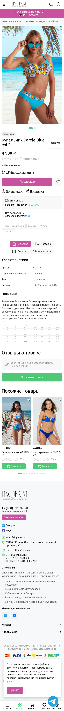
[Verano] (55, 143)
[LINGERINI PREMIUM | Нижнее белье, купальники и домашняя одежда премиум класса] (17, 4)
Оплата (22, 251)
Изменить (33, 205)
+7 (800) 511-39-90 (15, 508)
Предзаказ (27, 181)
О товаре (23, 244)
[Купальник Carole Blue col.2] (32, 75)
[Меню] (4, 4)
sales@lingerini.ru (15, 537)
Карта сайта (50, 649)
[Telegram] (5, 615)
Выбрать (16, 466)
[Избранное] (58, 182)
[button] (31, 128)
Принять (14, 690)
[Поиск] (51, 4)
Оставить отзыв (32, 377)
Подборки (53, 21)
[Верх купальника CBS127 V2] (47, 421)
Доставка (46, 244)
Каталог (17, 21)
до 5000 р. (8, 232)
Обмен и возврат (42, 251)
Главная (6, 21)
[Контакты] (58, 4)
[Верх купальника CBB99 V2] (16, 421)
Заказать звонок (13, 517)
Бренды (32, 226)
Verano (43, 226)
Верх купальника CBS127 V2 (47, 454)
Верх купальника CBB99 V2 (15, 454)
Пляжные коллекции (35, 21)
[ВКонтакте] (14, 615)
